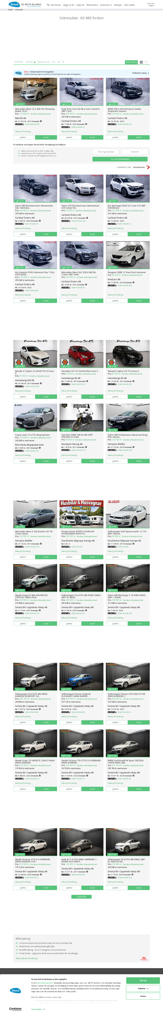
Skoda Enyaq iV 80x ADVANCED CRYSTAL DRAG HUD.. (31, 596)
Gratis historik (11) (32, 778)
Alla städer (129, 4)
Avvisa (143, 996)
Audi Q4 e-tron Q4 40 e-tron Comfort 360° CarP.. (80, 109)
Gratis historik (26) (32, 124)
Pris (53, 62)
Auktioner (105, 4)
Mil (59, 62)
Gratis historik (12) (78, 450)
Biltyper (118, 4)
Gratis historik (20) (125, 285)
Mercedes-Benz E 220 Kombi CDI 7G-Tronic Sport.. (34, 532)
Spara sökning (131, 62)
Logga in (152, 5)
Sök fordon (55, 4)
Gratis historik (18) (125, 450)
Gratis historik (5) (78, 613)
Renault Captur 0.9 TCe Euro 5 (123, 371)
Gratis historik (76, 547)
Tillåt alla (143, 980)
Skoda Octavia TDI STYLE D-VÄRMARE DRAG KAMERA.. (81, 761)
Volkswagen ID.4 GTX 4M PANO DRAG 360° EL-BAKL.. (80, 596)
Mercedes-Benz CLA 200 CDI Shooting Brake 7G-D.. (34, 109)
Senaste (29, 62)
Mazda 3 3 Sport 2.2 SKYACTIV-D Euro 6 (34, 372)
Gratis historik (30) (78, 221)
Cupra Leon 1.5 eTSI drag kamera (32, 434)
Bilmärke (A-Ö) (44, 62)
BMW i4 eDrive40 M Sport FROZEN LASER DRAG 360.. (125, 761)
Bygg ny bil (68, 4)
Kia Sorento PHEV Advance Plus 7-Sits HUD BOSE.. (34, 273)
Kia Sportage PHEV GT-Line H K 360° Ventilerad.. (127, 206)
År (63, 62)
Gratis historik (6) (31, 451)
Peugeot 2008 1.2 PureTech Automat (127, 272)
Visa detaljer (36, 1009)
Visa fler (81, 896)
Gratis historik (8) (31, 290)
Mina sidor (151, 3)
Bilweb (10, 10)
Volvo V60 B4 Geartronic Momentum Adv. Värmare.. (34, 206)
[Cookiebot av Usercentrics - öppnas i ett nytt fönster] (15, 1009)
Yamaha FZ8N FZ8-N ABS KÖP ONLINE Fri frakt (77, 435)
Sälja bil (80, 4)
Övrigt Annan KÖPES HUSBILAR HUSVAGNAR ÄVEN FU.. (77, 532)
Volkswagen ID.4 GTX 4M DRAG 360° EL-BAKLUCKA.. (126, 860)
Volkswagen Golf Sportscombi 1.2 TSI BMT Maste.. (127, 532)
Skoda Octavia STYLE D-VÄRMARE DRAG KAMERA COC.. (32, 860)
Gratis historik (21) (78, 384)
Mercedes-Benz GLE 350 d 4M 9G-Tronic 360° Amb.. (78, 273)
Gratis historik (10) (125, 613)
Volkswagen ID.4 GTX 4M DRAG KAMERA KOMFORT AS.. (31, 695)
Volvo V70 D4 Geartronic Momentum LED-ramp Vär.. (80, 206)
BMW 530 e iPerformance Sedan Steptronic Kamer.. (124, 109)
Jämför (23, 137)
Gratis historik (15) (125, 124)
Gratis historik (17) (32, 613)
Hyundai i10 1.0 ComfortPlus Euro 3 (79, 371)
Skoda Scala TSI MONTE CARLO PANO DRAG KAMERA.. (35, 761)
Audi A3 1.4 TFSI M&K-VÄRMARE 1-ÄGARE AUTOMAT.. (79, 860)
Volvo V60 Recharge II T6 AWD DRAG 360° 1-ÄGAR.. (126, 596)
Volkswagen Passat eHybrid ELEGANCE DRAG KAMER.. (75, 695)
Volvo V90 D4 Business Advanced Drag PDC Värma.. (127, 435)
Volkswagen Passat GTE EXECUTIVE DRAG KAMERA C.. (126, 695)
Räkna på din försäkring (26, 958)
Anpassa (141, 988)
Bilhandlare (92, 4)
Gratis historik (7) (78, 127)
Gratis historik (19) (32, 547)
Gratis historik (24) (32, 386)
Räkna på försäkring (23, 131)
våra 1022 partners (45, 983)
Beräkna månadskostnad (41, 114)
